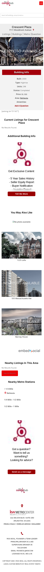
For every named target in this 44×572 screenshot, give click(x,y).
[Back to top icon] (39, 567)
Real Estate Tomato (32, 564)
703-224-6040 (22, 548)
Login (6, 564)
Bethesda (10, 393)
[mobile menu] (41, 3)
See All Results (10, 373)
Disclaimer (36, 524)
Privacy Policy (9, 524)
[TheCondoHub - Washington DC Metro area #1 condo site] (8, 3)
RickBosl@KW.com (25, 551)
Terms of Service (24, 524)
